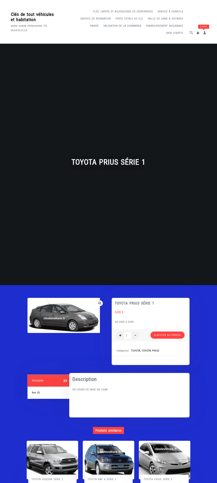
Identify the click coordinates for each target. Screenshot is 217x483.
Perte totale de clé (129, 18)
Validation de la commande (122, 25)
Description (37, 380)
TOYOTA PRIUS (150, 350)
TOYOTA (135, 350)
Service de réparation (95, 18)
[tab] (49, 381)
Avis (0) (36, 392)
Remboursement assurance (164, 25)
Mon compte (174, 32)
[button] (100, 303)
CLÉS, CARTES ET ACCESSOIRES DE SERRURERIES (123, 11)
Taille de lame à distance (165, 18)
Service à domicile (170, 11)
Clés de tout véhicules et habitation (32, 17)
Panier (94, 25)
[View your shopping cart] (198, 32)
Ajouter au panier (167, 335)
